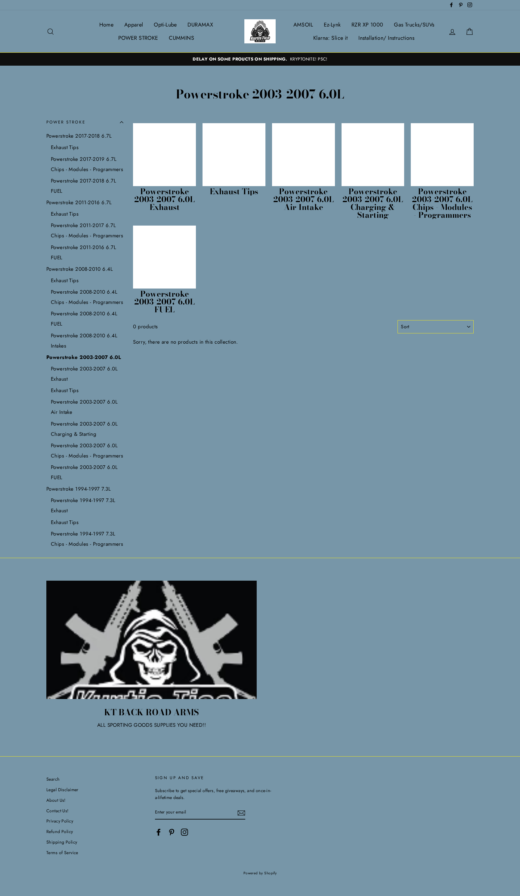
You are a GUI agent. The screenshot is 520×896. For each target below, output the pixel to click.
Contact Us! (57, 811)
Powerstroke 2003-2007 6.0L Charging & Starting (84, 429)
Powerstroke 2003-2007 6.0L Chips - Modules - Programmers (87, 450)
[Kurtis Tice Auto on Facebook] (158, 832)
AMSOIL (303, 25)
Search (53, 779)
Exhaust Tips (65, 147)
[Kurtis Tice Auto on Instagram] (184, 832)
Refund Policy (59, 832)
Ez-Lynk (332, 25)
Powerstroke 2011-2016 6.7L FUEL (83, 252)
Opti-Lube (165, 25)
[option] (260, 59)
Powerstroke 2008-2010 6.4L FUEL (84, 318)
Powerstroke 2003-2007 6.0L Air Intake (84, 407)
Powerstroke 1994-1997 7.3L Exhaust (83, 505)
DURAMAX (200, 25)
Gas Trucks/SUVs (414, 25)
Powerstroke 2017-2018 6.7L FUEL (83, 186)
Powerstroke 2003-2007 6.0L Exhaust (84, 373)
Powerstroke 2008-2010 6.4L (79, 269)
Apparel (133, 25)
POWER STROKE (138, 38)
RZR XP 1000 (367, 25)
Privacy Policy (59, 821)
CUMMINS (181, 38)
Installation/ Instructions (386, 38)
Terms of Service (62, 853)
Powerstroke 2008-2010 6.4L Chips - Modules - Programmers (87, 297)
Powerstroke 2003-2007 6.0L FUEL (84, 472)
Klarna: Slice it (330, 38)
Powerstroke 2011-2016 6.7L (79, 202)
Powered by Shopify (260, 873)
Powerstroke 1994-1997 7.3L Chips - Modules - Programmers (87, 539)
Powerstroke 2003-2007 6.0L (83, 357)
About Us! (56, 800)
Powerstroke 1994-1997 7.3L (78, 488)
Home (106, 25)
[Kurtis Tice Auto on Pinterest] (171, 832)
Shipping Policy (61, 842)
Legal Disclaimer (62, 790)
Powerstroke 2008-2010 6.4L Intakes (84, 340)
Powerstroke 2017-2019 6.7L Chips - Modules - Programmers (87, 164)
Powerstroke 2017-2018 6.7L (79, 135)
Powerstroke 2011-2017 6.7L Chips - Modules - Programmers (87, 230)
